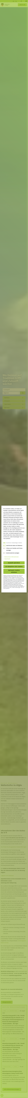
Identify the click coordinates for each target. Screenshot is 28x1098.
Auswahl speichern (14, 562)
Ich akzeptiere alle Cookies (14, 566)
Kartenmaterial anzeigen (12, 553)
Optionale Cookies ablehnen (14, 571)
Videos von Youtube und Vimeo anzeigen (14, 549)
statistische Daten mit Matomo (14, 545)
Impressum (7, 559)
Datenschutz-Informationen (11, 557)
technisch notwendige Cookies (14, 542)
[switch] (4, 545)
